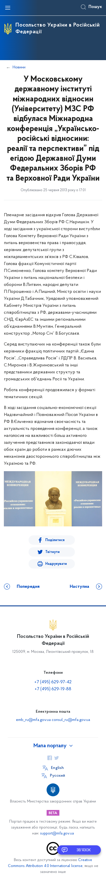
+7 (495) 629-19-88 (53, 689)
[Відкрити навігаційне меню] (7, 7)
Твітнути (52, 552)
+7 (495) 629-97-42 (53, 682)
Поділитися (55, 540)
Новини (19, 67)
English (57, 768)
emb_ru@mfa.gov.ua (33, 720)
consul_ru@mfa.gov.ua (71, 720)
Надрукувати (56, 564)
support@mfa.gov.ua (57, 834)
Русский (57, 776)
